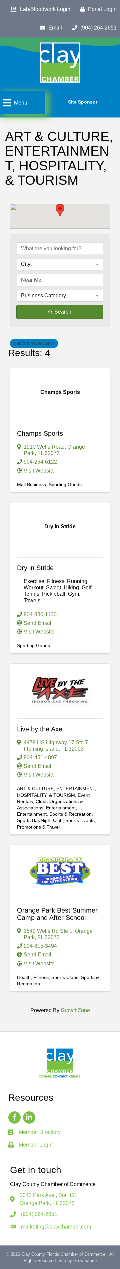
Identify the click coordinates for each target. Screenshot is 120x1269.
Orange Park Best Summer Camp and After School (57, 914)
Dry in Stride (35, 567)
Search (62, 312)
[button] (60, 210)
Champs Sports (40, 433)
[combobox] (60, 264)
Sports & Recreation (32, 343)
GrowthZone (75, 1010)
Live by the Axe (39, 729)
